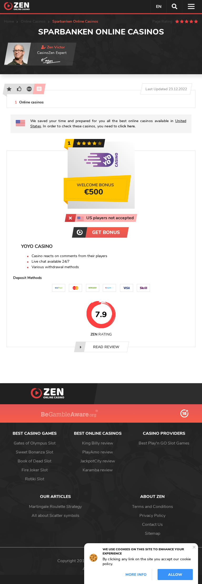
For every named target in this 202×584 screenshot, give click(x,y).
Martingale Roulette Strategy (55, 507)
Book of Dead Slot (34, 461)
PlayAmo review (97, 452)
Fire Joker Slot (35, 470)
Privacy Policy (152, 515)
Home (9, 21)
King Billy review (97, 443)
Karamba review (98, 470)
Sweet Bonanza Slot (34, 452)
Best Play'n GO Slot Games (164, 443)
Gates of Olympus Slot (34, 443)
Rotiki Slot (34, 479)
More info (136, 574)
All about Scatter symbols (55, 515)
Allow (175, 574)
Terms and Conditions (152, 507)
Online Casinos (33, 21)
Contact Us (152, 524)
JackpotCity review (97, 461)
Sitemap (152, 533)
